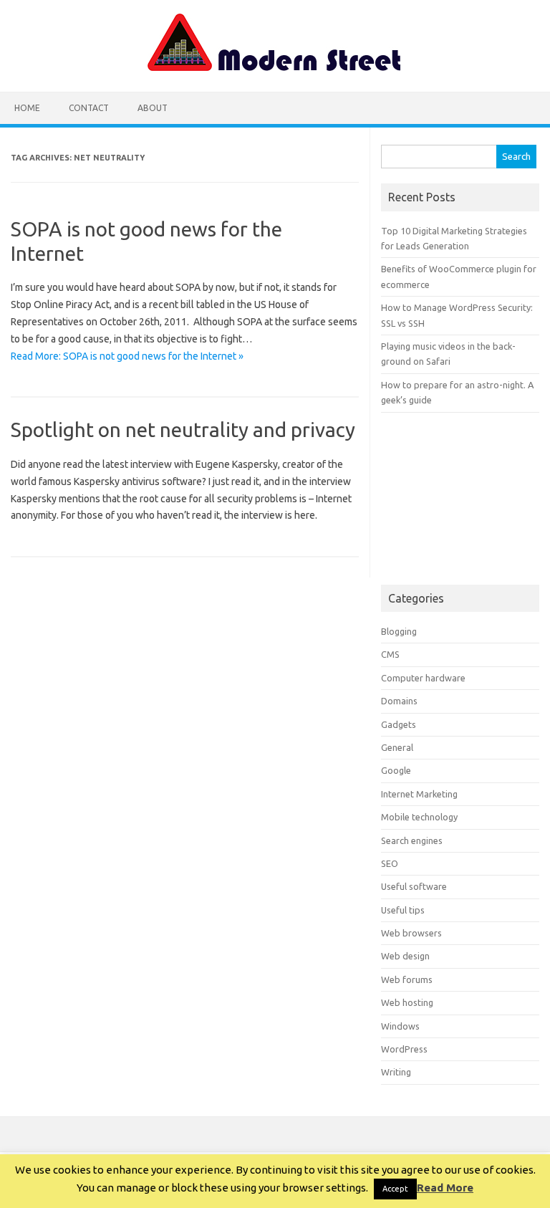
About (153, 107)
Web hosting (407, 1002)
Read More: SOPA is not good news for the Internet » (127, 356)
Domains (399, 701)
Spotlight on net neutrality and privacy (183, 429)
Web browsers (411, 933)
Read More (445, 1187)
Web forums (407, 979)
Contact (89, 107)
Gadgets (398, 724)
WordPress (404, 1049)
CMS (390, 654)
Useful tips (403, 910)
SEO (389, 863)
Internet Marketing (419, 794)
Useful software (414, 886)
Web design (405, 956)
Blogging (399, 631)
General (397, 747)
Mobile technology (419, 817)
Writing (396, 1072)
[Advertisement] (460, 498)
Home (27, 107)
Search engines (412, 840)
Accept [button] (395, 1188)
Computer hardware (423, 678)
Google (396, 770)
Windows (400, 1026)
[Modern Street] (275, 67)
